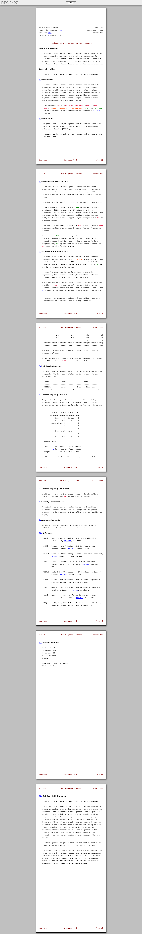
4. (40, 251)
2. (40, 118)
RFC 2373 (67, 541)
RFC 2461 (86, 564)
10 (43, 382)
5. (40, 366)
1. (40, 80)
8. (40, 502)
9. (40, 520)
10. (40, 533)
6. (40, 395)
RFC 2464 (63, 574)
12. (40, 796)
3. (40, 181)
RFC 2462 (71, 549)
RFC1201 (54, 556)
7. (40, 489)
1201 (49, 33)
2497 (60, 30)
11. (40, 642)
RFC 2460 (74, 590)
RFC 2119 (96, 110)
